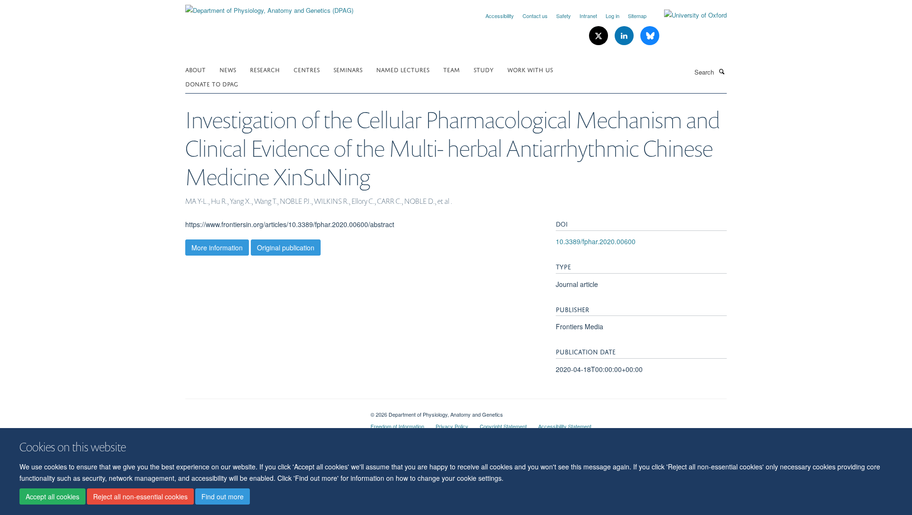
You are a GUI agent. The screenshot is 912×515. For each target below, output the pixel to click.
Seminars (347, 69)
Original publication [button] (285, 247)
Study (484, 69)
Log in (612, 15)
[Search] (721, 71)
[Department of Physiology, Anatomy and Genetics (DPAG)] (269, 6)
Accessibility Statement (564, 426)
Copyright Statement (503, 426)
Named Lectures (402, 69)
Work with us (530, 69)
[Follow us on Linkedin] (625, 35)
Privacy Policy (452, 426)
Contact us (535, 15)
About (195, 69)
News (227, 69)
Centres (307, 69)
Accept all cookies (52, 496)
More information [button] (217, 247)
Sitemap (637, 15)
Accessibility (499, 15)
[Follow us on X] (599, 35)
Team (451, 69)
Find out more (222, 496)
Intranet (588, 15)
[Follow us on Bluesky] (649, 35)
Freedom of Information (397, 426)
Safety (563, 15)
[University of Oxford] (688, 15)
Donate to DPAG (211, 83)
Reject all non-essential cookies (140, 496)
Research (265, 69)
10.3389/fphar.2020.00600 (596, 241)
